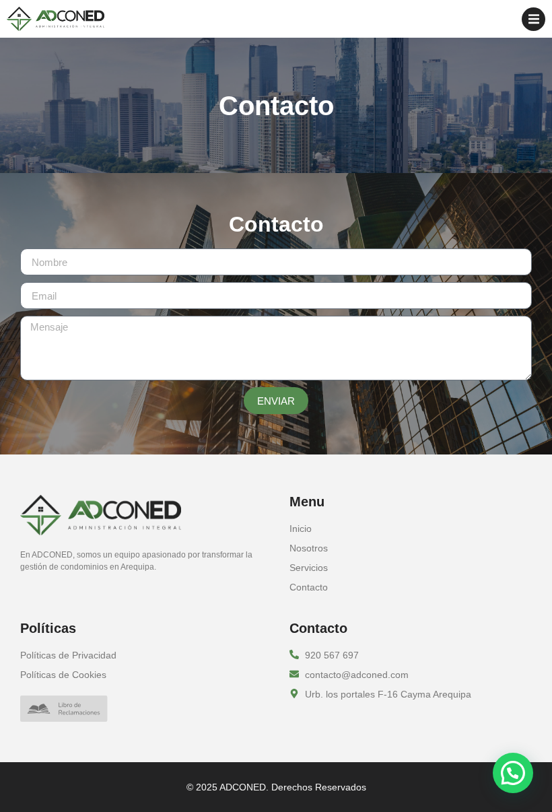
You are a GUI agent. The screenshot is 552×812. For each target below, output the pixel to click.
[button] (533, 19)
